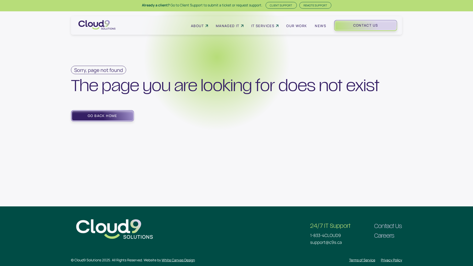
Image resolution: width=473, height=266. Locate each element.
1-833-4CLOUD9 (325, 235)
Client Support (281, 5)
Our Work (296, 25)
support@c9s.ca (326, 242)
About (197, 25)
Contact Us (365, 25)
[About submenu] (206, 26)
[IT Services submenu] (277, 26)
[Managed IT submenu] (242, 26)
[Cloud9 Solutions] (97, 25)
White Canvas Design (178, 260)
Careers (384, 235)
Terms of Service (362, 260)
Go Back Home (102, 115)
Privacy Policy (391, 260)
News (320, 25)
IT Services (262, 25)
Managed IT (227, 25)
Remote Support (315, 5)
